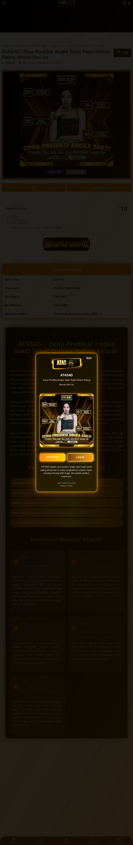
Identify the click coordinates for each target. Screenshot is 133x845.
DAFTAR (52, 455)
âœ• (89, 356)
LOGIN (80, 455)
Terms (70, 484)
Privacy (63, 484)
